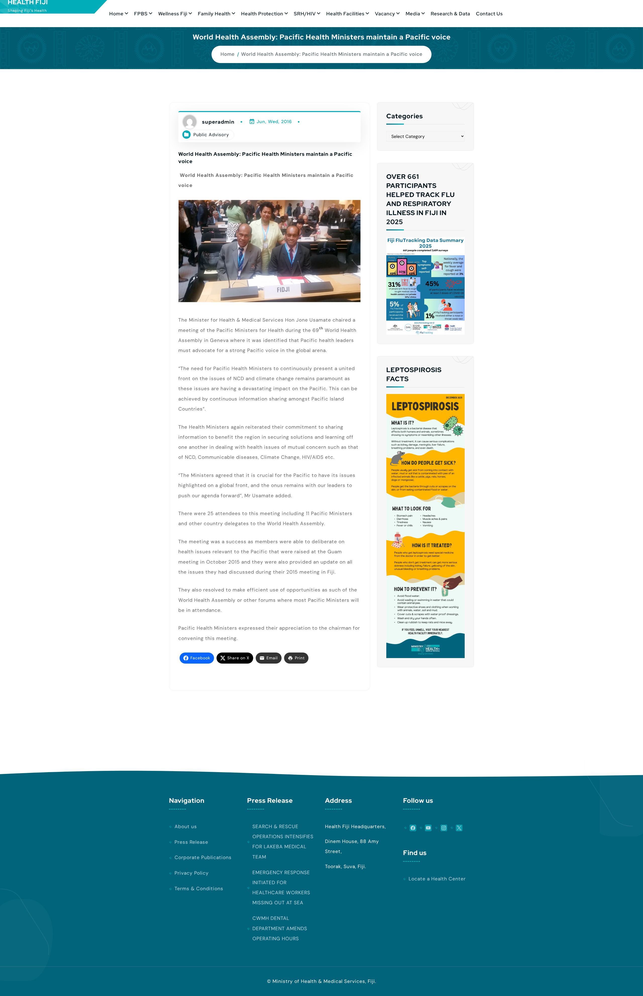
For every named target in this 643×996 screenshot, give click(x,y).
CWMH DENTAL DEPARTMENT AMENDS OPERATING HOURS (279, 928)
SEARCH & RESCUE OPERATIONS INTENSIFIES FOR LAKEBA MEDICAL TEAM (282, 841)
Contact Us (489, 13)
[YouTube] (426, 828)
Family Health (214, 13)
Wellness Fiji (172, 13)
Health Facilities (345, 13)
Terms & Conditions (199, 888)
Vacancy (385, 13)
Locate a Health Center (437, 879)
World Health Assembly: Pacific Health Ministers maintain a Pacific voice (331, 54)
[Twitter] (457, 828)
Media (413, 13)
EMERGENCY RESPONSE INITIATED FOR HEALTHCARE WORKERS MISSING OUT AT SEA (281, 887)
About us (186, 826)
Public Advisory (211, 135)
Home (116, 13)
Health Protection (262, 13)
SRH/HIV (305, 13)
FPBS (141, 13)
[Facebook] (410, 828)
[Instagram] (441, 828)
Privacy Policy (192, 873)
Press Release (191, 842)
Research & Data (450, 13)
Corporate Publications (203, 857)
